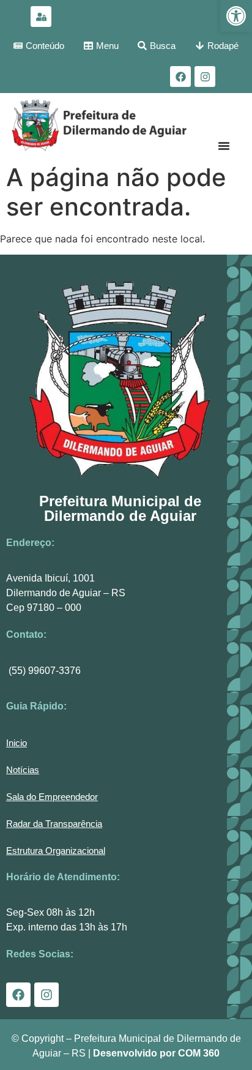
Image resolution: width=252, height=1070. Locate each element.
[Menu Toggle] (224, 146)
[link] (236, 16)
